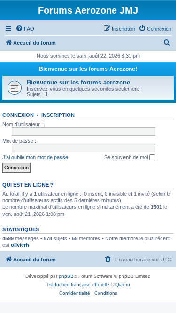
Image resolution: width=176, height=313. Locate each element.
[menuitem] (24, 28)
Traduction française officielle (77, 284)
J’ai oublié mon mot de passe (35, 157)
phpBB (66, 276)
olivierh (20, 245)
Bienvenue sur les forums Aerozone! (88, 69)
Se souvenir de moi (126, 157)
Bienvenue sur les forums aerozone (78, 82)
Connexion (18, 115)
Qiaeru (122, 284)
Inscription (58, 115)
